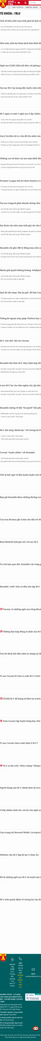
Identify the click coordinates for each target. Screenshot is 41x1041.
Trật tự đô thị (17, 7)
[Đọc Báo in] (26, 3)
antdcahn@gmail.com (33, 976)
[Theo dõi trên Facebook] (16, 2)
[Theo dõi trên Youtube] (19, 2)
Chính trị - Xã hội (31, 7)
